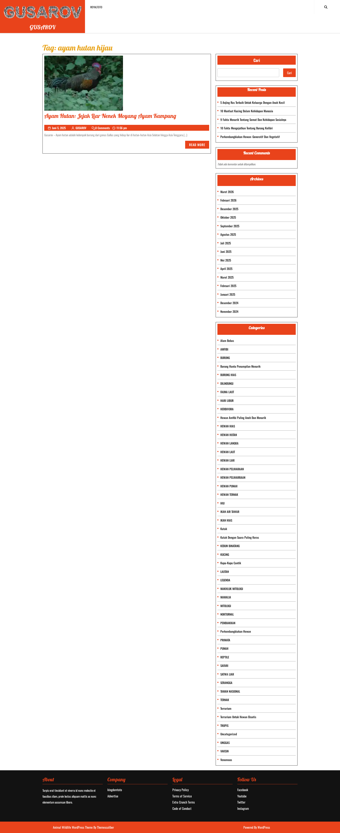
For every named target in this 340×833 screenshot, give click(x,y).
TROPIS (224, 725)
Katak (223, 528)
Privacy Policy (180, 789)
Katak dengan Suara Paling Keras (239, 537)
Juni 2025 (225, 251)
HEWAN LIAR (227, 460)
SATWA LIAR (227, 674)
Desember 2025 (229, 209)
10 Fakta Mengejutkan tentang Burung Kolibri (246, 128)
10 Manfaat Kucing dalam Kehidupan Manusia (246, 111)
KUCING (224, 554)
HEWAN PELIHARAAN (232, 469)
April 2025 (226, 268)
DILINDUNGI (226, 383)
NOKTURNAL (227, 614)
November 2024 (229, 311)
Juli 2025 (225, 243)
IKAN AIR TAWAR (229, 511)
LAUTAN (224, 571)
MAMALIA (225, 597)
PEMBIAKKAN (227, 623)
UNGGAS (225, 742)
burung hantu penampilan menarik (240, 366)
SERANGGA (226, 682)
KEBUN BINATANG (230, 546)
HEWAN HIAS (227, 426)
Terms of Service (182, 796)
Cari (256, 60)
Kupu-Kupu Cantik (230, 563)
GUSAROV (42, 27)
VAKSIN (224, 751)
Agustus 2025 (228, 234)
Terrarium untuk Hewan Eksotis (238, 717)
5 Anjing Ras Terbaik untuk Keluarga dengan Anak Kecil (252, 102)
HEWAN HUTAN (228, 435)
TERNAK (224, 700)
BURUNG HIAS (228, 375)
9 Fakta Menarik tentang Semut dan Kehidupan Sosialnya (253, 119)
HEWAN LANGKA (229, 443)
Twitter (241, 802)
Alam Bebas (227, 340)
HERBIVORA (227, 409)
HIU (222, 503)
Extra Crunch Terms (183, 802)
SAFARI (224, 665)
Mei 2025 (225, 260)
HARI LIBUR (227, 400)
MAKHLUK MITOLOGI (231, 588)
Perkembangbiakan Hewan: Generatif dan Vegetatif (250, 136)
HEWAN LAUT (227, 452)
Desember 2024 (229, 303)
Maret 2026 (227, 192)
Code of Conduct (181, 808)
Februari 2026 (228, 200)
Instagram (243, 808)
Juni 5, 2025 (59, 128)
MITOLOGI (225, 606)
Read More (199, 145)
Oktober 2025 (228, 217)
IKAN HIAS (226, 520)
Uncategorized (228, 734)
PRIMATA (225, 640)
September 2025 (229, 226)
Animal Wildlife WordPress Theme (73, 827)
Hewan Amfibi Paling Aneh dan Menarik (243, 417)
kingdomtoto (114, 789)
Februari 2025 (228, 285)
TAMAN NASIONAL (230, 691)
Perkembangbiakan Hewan (235, 631)
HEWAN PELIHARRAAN (232, 477)
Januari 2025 (227, 294)
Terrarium (225, 708)
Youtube (242, 796)
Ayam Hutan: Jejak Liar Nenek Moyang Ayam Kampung (110, 116)
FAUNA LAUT (227, 392)
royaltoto (96, 7)
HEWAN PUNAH (228, 486)
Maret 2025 (227, 277)
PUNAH (224, 648)
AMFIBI (224, 349)
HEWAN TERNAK (229, 494)
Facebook (242, 789)
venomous (226, 760)
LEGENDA (225, 580)
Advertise (112, 796)
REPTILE (224, 657)
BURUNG (225, 357)
